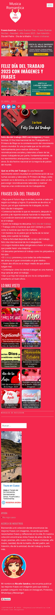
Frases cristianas (41, 36)
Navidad (14, 33)
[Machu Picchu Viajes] (27, 55)
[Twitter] (8, 106)
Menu (50, 5)
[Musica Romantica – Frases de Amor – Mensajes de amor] (15, 22)
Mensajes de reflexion (12, 413)
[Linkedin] (13, 106)
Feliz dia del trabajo (41, 223)
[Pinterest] (18, 106)
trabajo (8, 257)
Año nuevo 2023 (27, 33)
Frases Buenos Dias (26, 30)
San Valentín (43, 33)
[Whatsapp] (23, 106)
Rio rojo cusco (9, 517)
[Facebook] (3, 106)
